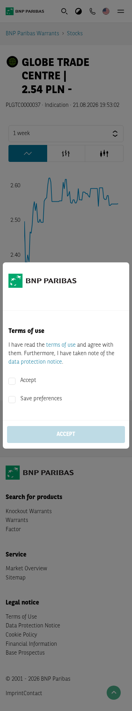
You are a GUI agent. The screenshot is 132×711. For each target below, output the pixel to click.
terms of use (61, 345)
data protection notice (35, 362)
